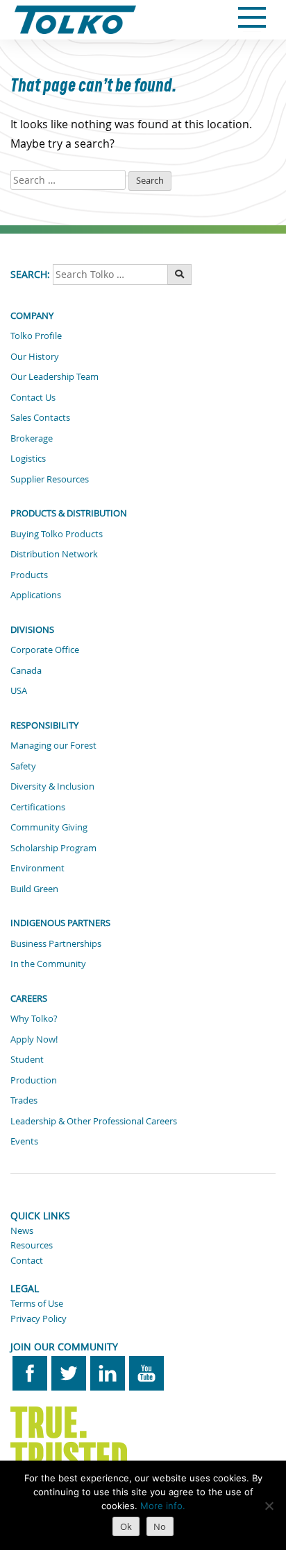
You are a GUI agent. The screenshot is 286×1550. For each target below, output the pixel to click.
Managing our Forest (53, 745)
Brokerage (31, 438)
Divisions (32, 629)
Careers (28, 998)
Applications (35, 595)
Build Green (34, 888)
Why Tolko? (34, 1018)
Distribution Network (54, 554)
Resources (31, 1245)
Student (27, 1059)
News (21, 1230)
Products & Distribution (68, 513)
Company (31, 315)
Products (29, 574)
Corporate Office (44, 649)
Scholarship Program (53, 848)
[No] (269, 1506)
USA (18, 690)
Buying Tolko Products (56, 534)
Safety (23, 766)
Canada (26, 670)
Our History (34, 356)
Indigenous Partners (60, 922)
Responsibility (44, 725)
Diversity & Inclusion (52, 786)
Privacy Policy (38, 1318)
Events (24, 1141)
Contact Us (33, 397)
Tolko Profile (36, 335)
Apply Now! (34, 1039)
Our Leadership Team (54, 376)
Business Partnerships (55, 943)
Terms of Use (36, 1303)
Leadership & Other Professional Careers (93, 1121)
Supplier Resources (49, 479)
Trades (23, 1100)
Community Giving (48, 827)
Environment (37, 868)
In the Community (48, 963)
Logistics (28, 458)
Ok (126, 1526)
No (159, 1526)
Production (33, 1080)
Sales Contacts (40, 417)
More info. (162, 1505)
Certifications (37, 807)
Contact (26, 1260)
